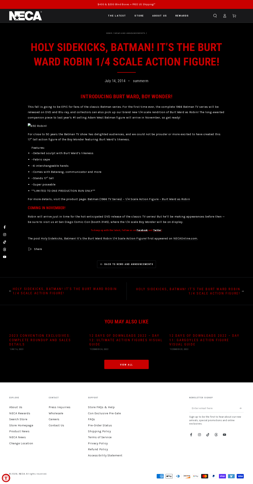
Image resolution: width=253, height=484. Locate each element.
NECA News (17, 437)
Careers (54, 419)
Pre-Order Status (100, 425)
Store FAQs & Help (101, 407)
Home (109, 33)
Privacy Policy (98, 443)
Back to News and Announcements (128, 264)
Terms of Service (100, 437)
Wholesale (56, 413)
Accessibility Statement (105, 455)
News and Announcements (129, 33)
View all (126, 364)
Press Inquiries (60, 407)
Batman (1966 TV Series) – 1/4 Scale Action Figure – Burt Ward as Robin (139, 199)
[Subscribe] (241, 408)
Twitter (157, 230)
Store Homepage (21, 425)
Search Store (18, 419)
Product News (19, 431)
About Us (15, 407)
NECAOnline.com (185, 238)
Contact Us (56, 425)
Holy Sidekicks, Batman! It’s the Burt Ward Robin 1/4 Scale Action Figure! (94, 238)
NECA (22, 474)
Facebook (142, 230)
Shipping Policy (99, 431)
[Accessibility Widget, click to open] (6, 478)
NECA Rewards (19, 413)
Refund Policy (98, 449)
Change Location (21, 443)
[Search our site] (215, 16)
